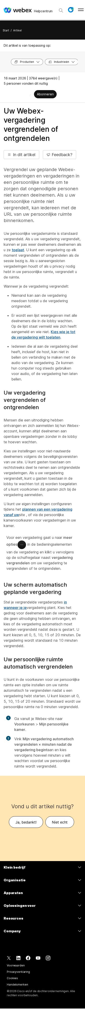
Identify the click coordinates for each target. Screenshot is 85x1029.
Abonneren (45, 94)
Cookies (12, 978)
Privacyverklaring (18, 971)
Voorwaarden (16, 965)
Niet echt (60, 822)
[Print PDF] (30, 95)
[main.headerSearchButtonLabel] (61, 9)
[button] (71, 10)
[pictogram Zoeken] (61, 10)
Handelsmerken (17, 984)
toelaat (18, 250)
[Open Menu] (81, 10)
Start (6, 30)
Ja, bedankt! (25, 822)
